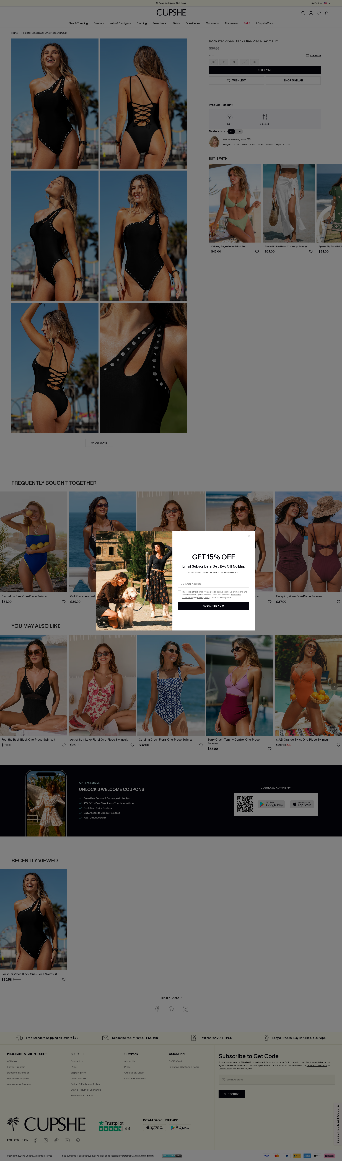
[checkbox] (179, 591)
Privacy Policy (203, 597)
